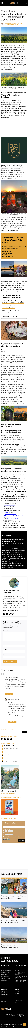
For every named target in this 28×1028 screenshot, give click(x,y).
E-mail (5, 649)
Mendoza (17, 970)
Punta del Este (5, 997)
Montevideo (4, 994)
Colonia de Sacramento (4, 992)
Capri (16, 998)
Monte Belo (8, 512)
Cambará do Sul (5, 972)
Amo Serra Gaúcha (6, 976)
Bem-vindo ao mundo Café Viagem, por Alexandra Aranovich (21, 1015)
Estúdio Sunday (13, 1026)
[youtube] (10, 614)
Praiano (17, 993)
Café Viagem (8, 1013)
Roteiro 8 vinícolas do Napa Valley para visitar (21, 977)
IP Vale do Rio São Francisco (14, 518)
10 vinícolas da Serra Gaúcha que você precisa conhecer (20, 981)
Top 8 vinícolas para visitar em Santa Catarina (20, 973)
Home (2, 1013)
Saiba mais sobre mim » (10, 610)
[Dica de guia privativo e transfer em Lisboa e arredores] (14, 910)
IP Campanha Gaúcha (9, 505)
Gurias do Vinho (19, 968)
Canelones (4, 999)
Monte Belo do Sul (6, 980)
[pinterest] (12, 614)
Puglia (16, 995)
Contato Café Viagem (13, 1014)
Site (4, 655)
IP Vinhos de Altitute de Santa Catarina (14, 515)
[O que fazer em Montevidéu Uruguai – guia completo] (14, 935)
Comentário (7, 631)
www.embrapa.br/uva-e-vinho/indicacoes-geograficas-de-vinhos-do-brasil (13, 565)
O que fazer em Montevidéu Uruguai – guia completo (11, 946)
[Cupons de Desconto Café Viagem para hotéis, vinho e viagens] (14, 886)
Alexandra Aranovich (13, 699)
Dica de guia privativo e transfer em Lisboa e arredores (13, 921)
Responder (9, 694)
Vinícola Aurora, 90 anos (10, 316)
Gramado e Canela (6, 968)
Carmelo (3, 1001)
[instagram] (4, 614)
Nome (5, 644)
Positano (17, 991)
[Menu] (2, 3)
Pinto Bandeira (5, 974)
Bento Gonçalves (6, 970)
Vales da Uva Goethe (10, 514)
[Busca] (26, 3)
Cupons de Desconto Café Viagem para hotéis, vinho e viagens (13, 897)
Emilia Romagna (19, 1000)
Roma (16, 1002)
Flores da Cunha (5, 978)
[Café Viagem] (14, 3)
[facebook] (7, 614)
